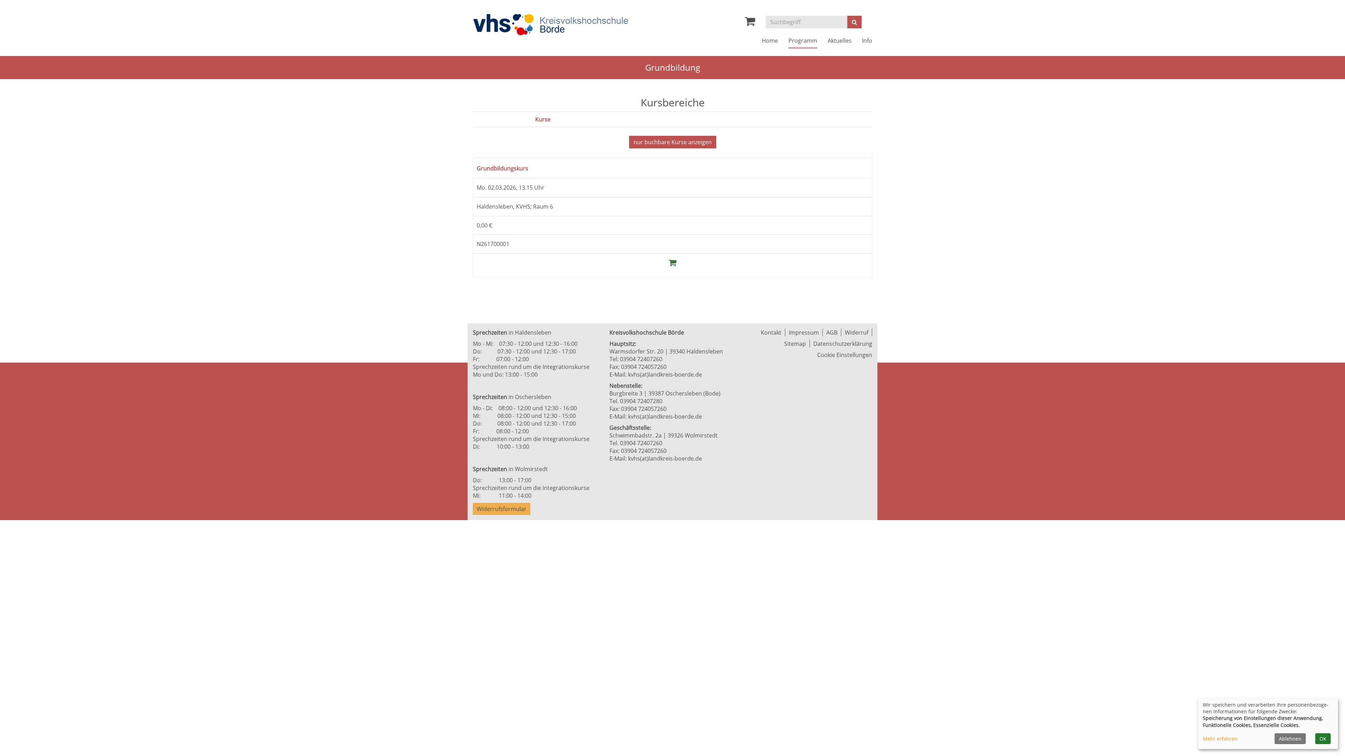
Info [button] (867, 40)
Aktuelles (839, 40)
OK (1322, 738)
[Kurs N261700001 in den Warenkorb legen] (672, 262)
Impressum (804, 332)
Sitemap (795, 344)
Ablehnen (1290, 738)
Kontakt (771, 332)
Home (770, 40)
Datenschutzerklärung (842, 344)
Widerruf (856, 332)
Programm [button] (802, 40)
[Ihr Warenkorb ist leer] (750, 23)
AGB (831, 332)
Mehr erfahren (1220, 738)
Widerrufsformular (501, 509)
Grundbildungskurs (507, 168)
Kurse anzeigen (673, 142)
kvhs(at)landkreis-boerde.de (665, 374)
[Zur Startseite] (550, 24)
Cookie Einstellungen (844, 355)
